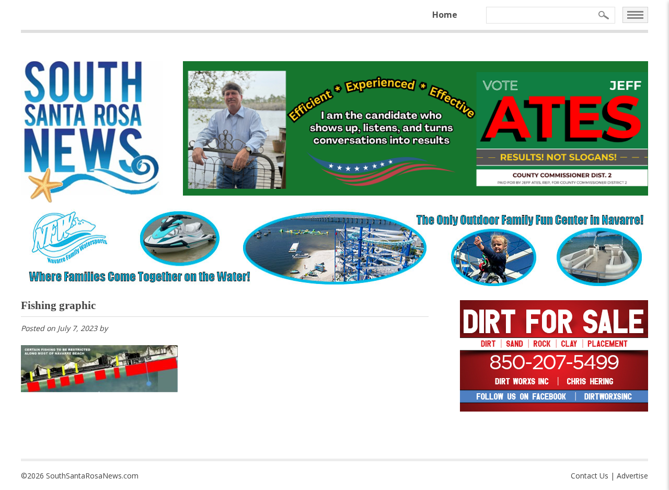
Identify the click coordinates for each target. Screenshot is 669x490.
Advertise (632, 476)
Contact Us (589, 476)
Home (444, 14)
